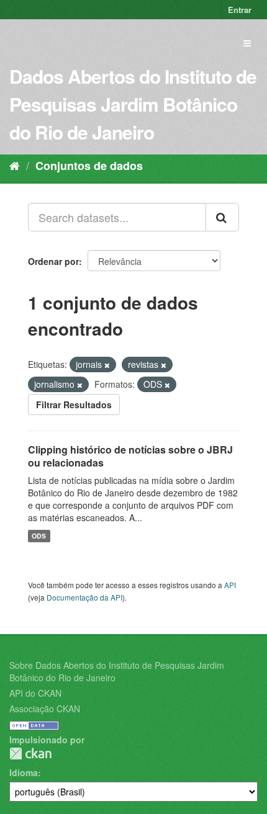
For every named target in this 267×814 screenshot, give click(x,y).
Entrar (239, 10)
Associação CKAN (44, 708)
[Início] (14, 165)
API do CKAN (35, 693)
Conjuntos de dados (89, 166)
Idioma (23, 772)
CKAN (30, 753)
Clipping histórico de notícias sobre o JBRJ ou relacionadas (130, 456)
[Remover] (107, 365)
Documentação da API (84, 597)
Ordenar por (53, 261)
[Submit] (222, 217)
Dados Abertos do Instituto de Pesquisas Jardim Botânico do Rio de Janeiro (132, 104)
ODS (39, 535)
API (230, 584)
